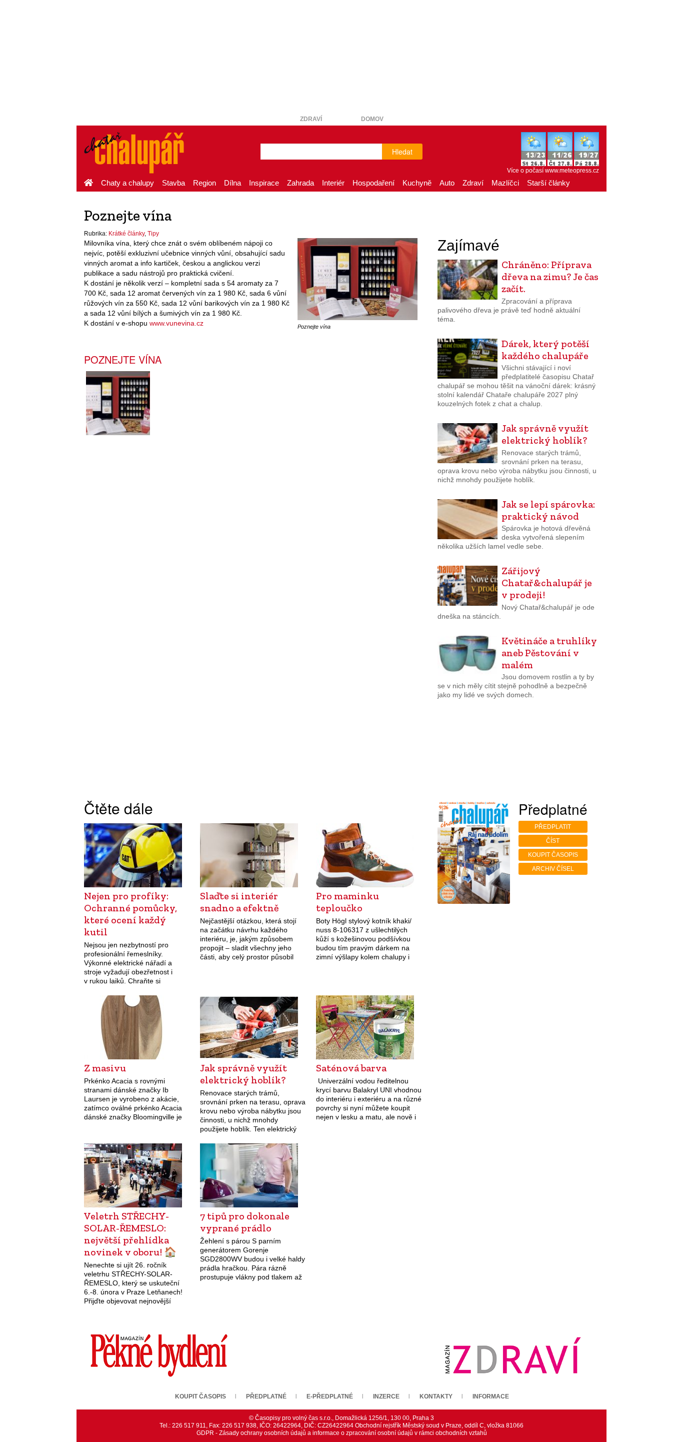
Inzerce (386, 1396)
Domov (372, 119)
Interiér (333, 183)
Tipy (153, 233)
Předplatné (266, 1396)
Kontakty (436, 1396)
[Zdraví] (513, 1354)
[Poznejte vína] (358, 278)
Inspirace (264, 183)
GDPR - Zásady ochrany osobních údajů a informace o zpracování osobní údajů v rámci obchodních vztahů (341, 1432)
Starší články (548, 183)
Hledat (402, 152)
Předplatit (552, 826)
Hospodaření (373, 183)
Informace (490, 1396)
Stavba (173, 183)
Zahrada (300, 183)
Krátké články (126, 233)
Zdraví (311, 119)
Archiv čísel (553, 868)
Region (204, 183)
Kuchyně (417, 183)
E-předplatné (329, 1396)
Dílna (232, 183)
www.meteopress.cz (572, 170)
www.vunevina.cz (177, 323)
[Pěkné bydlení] (159, 1354)
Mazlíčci (505, 183)
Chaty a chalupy (127, 183)
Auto (447, 183)
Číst (553, 840)
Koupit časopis (553, 854)
